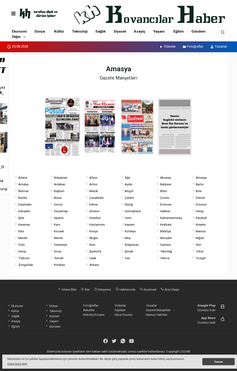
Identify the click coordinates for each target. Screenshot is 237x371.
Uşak (92, 258)
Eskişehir (24, 211)
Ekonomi (19, 31)
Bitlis (163, 191)
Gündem (198, 31)
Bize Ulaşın (171, 289)
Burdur (22, 197)
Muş (128, 238)
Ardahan (59, 184)
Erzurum (201, 204)
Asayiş (139, 31)
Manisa (201, 231)
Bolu (199, 191)
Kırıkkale (166, 224)
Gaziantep (61, 211)
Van (127, 258)
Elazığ (129, 204)
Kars (57, 224)
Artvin (93, 184)
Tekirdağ (166, 251)
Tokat (200, 251)
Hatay (200, 211)
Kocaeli (59, 231)
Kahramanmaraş (171, 218)
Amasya (201, 177)
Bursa (58, 197)
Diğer (16, 37)
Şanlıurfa (95, 251)
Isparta (58, 218)
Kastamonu (97, 224)
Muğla (93, 238)
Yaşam (159, 31)
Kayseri (129, 224)
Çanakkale (96, 197)
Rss (87, 289)
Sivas (57, 251)
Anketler (88, 310)
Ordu (21, 244)
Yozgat (201, 258)
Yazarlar (221, 46)
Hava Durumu (124, 314)
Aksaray (165, 177)
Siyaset (120, 31)
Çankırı (129, 197)
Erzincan (166, 204)
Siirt (198, 244)
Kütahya (130, 231)
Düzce (58, 204)
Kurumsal (149, 289)
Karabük (201, 218)
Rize (92, 244)
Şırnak (129, 251)
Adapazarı (132, 244)
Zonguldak (25, 265)
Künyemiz (104, 289)
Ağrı (127, 177)
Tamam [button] (218, 361)
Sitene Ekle (68, 289)
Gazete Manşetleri (158, 310)
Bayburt (59, 191)
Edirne (93, 204)
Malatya (165, 231)
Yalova (164, 258)
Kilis (21, 231)
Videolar (170, 46)
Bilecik (93, 191)
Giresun (94, 211)
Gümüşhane (133, 211)
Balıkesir (166, 184)
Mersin (58, 238)
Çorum (164, 197)
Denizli (200, 197)
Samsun (165, 244)
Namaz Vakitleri (156, 314)
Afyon (93, 177)
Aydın (128, 184)
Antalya (23, 184)
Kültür (59, 31)
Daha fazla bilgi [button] (17, 363)
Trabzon (24, 258)
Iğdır (21, 218)
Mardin (23, 238)
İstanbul (94, 218)
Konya (93, 231)
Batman (23, 191)
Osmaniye (60, 244)
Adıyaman (60, 177)
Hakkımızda (127, 289)
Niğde (200, 238)
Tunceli (58, 258)
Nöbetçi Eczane (93, 314)
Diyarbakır (25, 204)
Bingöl (129, 191)
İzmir (128, 218)
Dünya (39, 31)
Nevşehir (166, 238)
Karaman (24, 224)
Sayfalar (120, 310)
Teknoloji (79, 31)
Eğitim (178, 31)
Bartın (200, 184)
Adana (22, 177)
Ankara (94, 265)
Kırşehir (201, 224)
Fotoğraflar (195, 46)
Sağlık (100, 31)
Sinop (22, 251)
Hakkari (165, 211)
